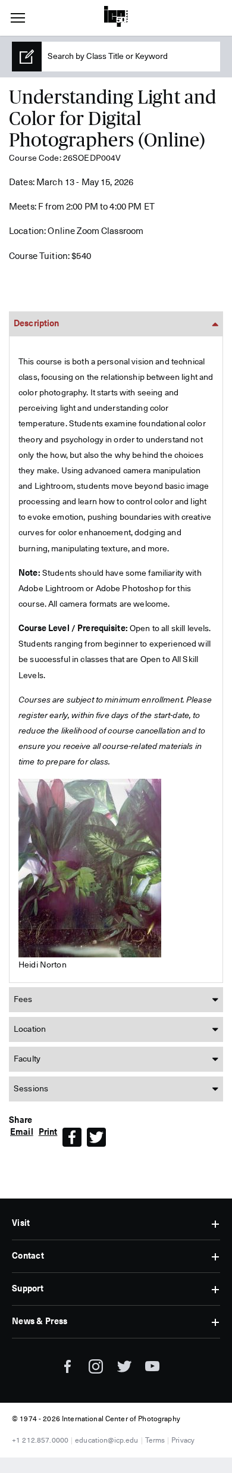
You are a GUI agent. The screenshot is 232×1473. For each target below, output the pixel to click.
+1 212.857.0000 (40, 1440)
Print (48, 1132)
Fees (23, 999)
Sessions (31, 1089)
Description (36, 324)
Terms (155, 1440)
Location (30, 1029)
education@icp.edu (106, 1440)
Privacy (183, 1440)
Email (21, 1132)
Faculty (27, 1059)
